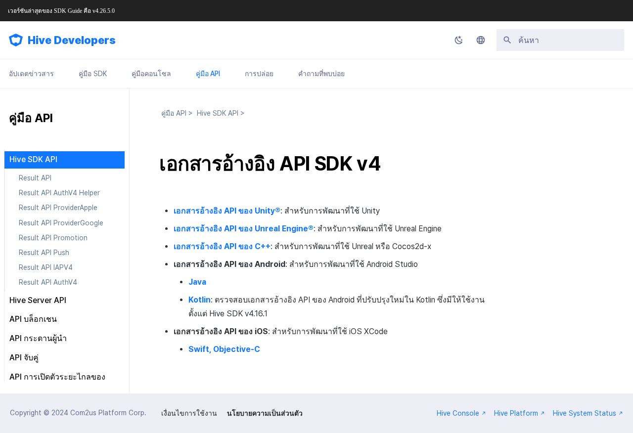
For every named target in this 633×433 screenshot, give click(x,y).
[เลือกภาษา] (481, 40)
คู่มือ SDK (93, 74)
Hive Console (458, 413)
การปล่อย (259, 74)
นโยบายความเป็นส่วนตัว (265, 413)
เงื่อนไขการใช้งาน (189, 413)
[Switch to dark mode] (459, 40)
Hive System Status (584, 413)
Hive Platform (516, 413)
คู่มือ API (208, 74)
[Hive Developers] (16, 40)
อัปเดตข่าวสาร (31, 74)
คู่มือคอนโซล (151, 74)
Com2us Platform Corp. (108, 413)
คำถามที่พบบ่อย (321, 74)
